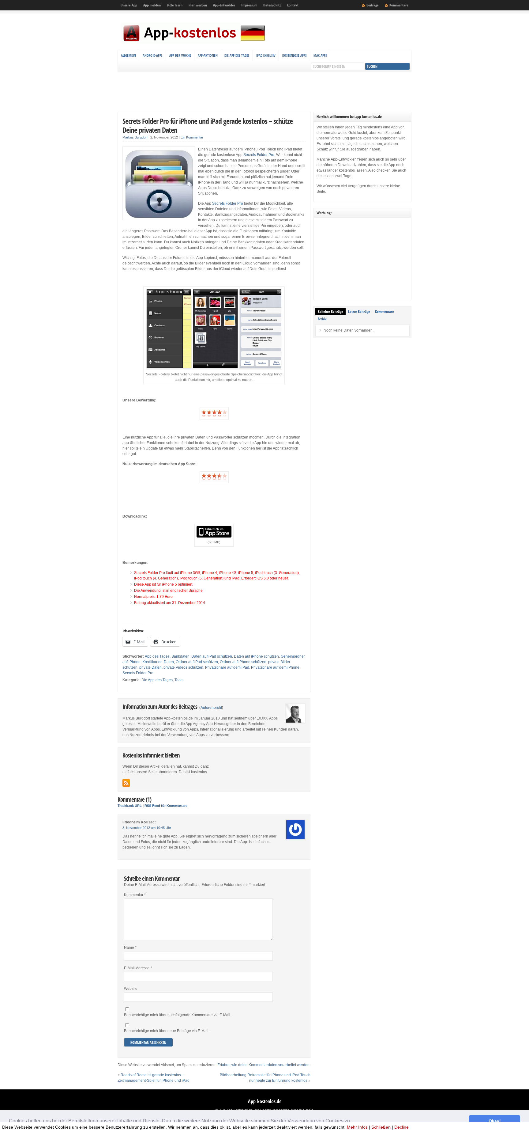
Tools (178, 680)
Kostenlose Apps (294, 55)
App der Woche (180, 55)
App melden (152, 5)
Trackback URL (130, 805)
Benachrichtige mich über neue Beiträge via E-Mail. (166, 1031)
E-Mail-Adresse (138, 968)
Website (130, 988)
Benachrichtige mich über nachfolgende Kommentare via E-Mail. (177, 1015)
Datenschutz (272, 5)
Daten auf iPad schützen (211, 656)
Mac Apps (320, 55)
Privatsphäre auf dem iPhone (275, 667)
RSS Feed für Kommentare (165, 805)
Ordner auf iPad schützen (197, 662)
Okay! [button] (495, 1121)
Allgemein (128, 55)
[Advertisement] (264, 92)
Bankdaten (180, 656)
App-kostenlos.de (264, 1101)
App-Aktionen (208, 55)
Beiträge (372, 5)
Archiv (322, 318)
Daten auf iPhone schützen (256, 656)
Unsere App (129, 5)
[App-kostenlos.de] (194, 42)
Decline (401, 1127)
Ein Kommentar (192, 137)
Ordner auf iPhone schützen (243, 662)
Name (130, 947)
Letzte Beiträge (359, 311)
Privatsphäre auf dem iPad (227, 667)
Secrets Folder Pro (258, 155)
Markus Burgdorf (135, 137)
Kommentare (398, 5)
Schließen (381, 1127)
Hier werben (198, 5)
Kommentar (135, 895)
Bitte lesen (174, 5)
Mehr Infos (357, 1127)
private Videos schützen (183, 667)
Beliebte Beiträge (330, 311)
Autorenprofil (211, 707)
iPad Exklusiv (266, 55)
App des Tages (157, 656)
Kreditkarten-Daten (158, 662)
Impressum (249, 5)
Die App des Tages (236, 55)
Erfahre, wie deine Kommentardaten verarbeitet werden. (263, 1065)
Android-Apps (153, 55)
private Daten (150, 667)
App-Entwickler (224, 5)
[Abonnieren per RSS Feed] (126, 783)
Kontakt (292, 5)
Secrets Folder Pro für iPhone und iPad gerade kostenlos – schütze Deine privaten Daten (207, 125)
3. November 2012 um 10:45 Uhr (146, 828)
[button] (353, 1122)
